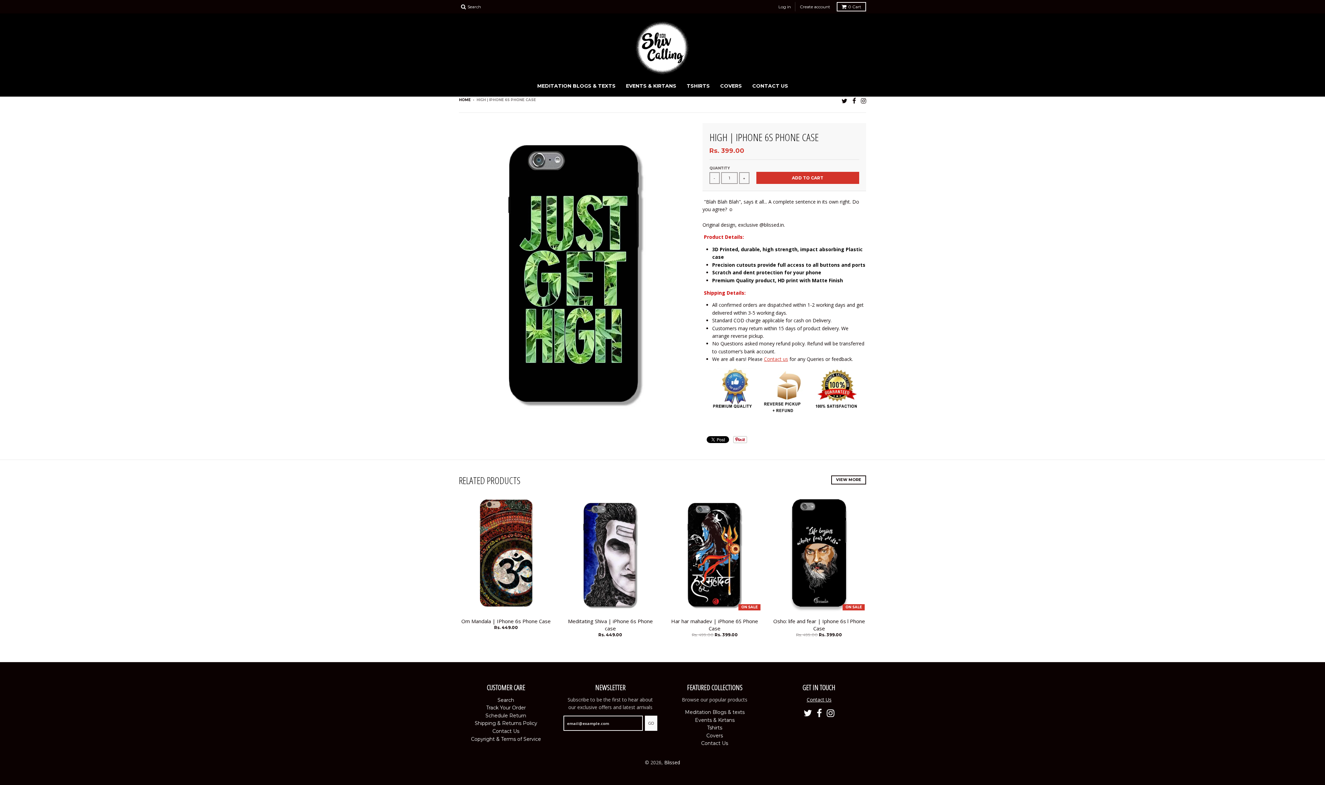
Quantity (719, 168)
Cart (854, 6)
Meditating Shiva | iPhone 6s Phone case (610, 625)
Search (506, 700)
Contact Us (770, 86)
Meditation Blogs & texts (576, 86)
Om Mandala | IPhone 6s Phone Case (506, 621)
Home (465, 100)
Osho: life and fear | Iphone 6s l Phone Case (819, 625)
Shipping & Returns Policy (506, 723)
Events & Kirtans (651, 86)
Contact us (776, 359)
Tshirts (698, 86)
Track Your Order (506, 708)
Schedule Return (505, 716)
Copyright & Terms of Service (506, 739)
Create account (815, 6)
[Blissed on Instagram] (863, 101)
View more (848, 479)
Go (651, 723)
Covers (731, 86)
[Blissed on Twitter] (844, 101)
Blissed (672, 762)
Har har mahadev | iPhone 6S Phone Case (714, 625)
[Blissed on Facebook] (854, 101)
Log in (784, 6)
